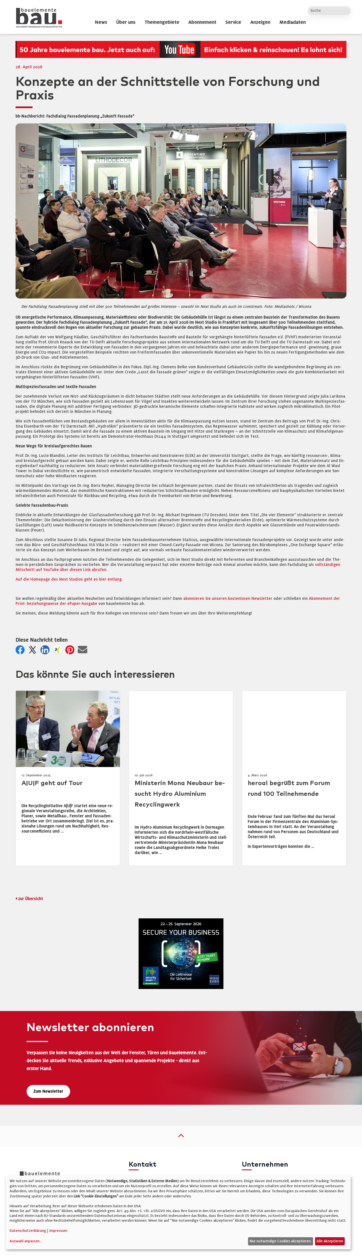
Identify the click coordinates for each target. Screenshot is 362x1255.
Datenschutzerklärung (28, 1231)
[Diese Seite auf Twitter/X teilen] (33, 651)
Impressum (58, 1231)
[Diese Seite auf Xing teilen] (58, 651)
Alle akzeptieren (329, 1241)
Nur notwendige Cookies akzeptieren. (280, 1241)
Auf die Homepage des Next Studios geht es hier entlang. (69, 579)
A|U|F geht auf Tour (52, 783)
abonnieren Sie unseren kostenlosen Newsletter (227, 598)
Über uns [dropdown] (125, 22)
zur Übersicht (30, 899)
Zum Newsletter (48, 1091)
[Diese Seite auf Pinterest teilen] (71, 651)
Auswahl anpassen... (26, 1241)
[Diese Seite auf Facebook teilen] (21, 651)
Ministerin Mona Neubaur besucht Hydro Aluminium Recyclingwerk (180, 794)
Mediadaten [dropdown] (292, 22)
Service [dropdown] (233, 22)
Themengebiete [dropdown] (162, 22)
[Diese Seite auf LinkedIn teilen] (46, 651)
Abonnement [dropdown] (202, 22)
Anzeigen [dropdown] (260, 22)
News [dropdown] (101, 22)
